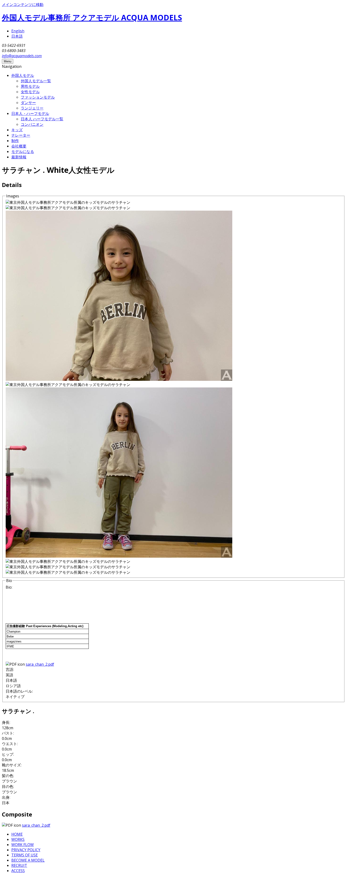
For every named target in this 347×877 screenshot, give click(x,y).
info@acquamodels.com (22, 55)
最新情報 (18, 157)
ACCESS (18, 870)
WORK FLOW (22, 844)
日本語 (17, 36)
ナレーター (20, 135)
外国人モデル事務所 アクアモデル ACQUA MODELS (92, 17)
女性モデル (30, 91)
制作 (15, 140)
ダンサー (28, 102)
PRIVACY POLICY (25, 849)
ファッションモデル (38, 97)
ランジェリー (32, 108)
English (17, 31)
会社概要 (18, 146)
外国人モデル (22, 75)
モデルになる (22, 151)
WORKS (18, 839)
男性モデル (30, 86)
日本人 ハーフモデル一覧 (42, 119)
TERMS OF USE (24, 855)
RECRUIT (19, 865)
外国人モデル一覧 (36, 80)
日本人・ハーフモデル (30, 113)
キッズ (17, 129)
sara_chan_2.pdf (40, 664)
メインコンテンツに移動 (22, 4)
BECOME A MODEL (28, 860)
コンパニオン (32, 124)
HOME (17, 834)
